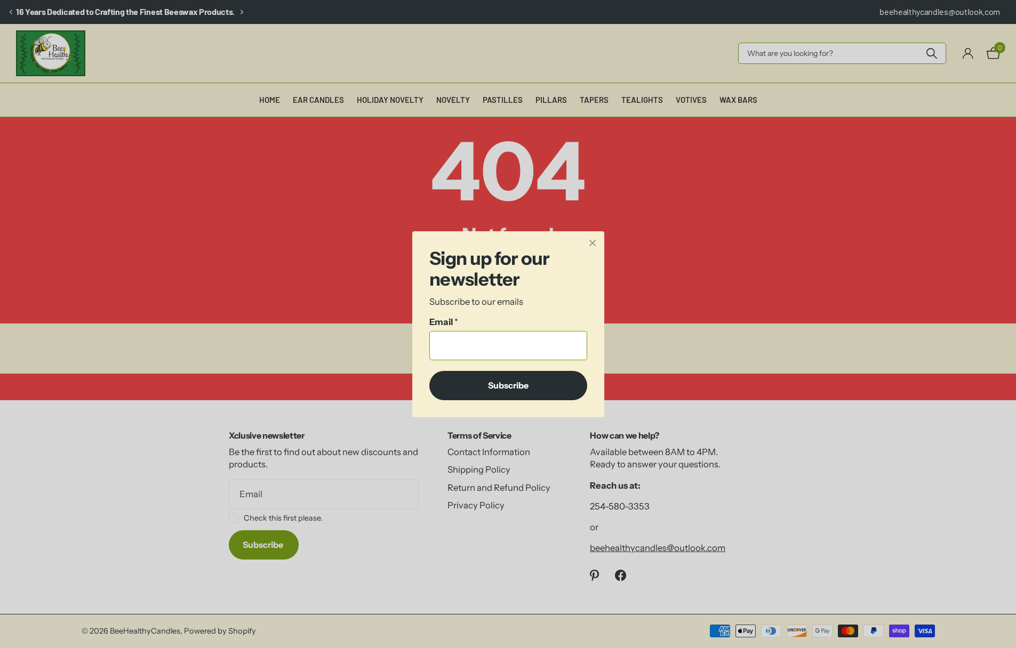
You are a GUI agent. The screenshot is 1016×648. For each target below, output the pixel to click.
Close (592, 243)
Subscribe (508, 384)
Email (443, 322)
